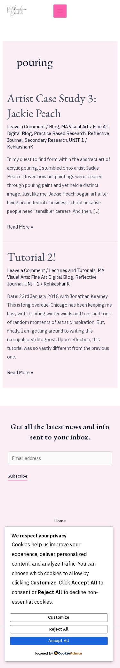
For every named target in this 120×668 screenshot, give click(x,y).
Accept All (58, 640)
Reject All (58, 629)
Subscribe (18, 476)
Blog (54, 127)
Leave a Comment (26, 127)
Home (60, 521)
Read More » (20, 226)
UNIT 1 (76, 140)
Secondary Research (46, 140)
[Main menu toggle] (60, 11)
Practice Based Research (60, 133)
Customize (58, 617)
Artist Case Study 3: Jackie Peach (51, 105)
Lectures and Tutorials (72, 270)
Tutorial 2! (31, 256)
